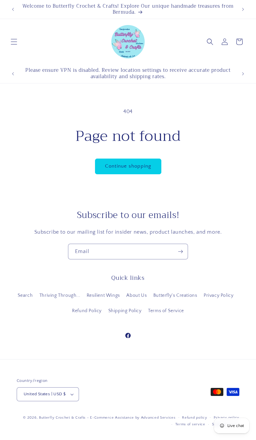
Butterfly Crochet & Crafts (62, 418)
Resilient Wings (103, 295)
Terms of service (190, 424)
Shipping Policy (125, 310)
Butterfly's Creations (175, 295)
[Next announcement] (243, 9)
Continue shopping (128, 166)
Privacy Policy (218, 295)
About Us (136, 295)
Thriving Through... (59, 295)
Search (25, 295)
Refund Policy (87, 310)
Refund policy (194, 418)
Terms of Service (166, 310)
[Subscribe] (180, 251)
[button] (14, 41)
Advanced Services (158, 418)
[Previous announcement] (13, 9)
